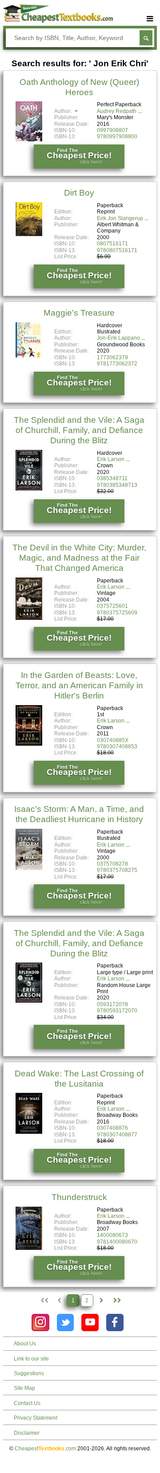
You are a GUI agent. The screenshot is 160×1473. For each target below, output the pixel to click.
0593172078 (112, 1004)
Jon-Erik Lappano (118, 338)
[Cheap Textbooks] (58, 21)
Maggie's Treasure (79, 312)
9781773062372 (117, 364)
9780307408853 (117, 746)
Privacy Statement (35, 1418)
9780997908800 (117, 136)
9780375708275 (117, 870)
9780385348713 (117, 485)
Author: (63, 111)
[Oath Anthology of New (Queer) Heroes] (29, 139)
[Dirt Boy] (29, 234)
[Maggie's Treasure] (29, 356)
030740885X (112, 740)
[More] (150, 19)
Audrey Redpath (116, 111)
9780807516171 (117, 250)
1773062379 (112, 357)
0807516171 (112, 244)
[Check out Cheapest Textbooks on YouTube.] (90, 1322)
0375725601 (112, 606)
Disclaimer (27, 1433)
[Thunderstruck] (29, 1248)
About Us (25, 1344)
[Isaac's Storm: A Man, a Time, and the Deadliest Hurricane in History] (29, 868)
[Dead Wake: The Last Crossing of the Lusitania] (29, 1132)
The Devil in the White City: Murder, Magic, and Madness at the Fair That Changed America (79, 558)
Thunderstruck (79, 1197)
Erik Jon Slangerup (120, 218)
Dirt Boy (79, 192)
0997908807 (112, 130)
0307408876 (112, 1128)
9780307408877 (117, 1135)
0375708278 (112, 864)
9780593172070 (117, 1010)
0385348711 (112, 478)
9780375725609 (117, 613)
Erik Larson (110, 459)
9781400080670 (117, 1242)
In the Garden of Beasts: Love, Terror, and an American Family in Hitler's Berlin (79, 685)
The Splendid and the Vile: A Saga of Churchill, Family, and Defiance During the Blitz (79, 430)
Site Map (24, 1388)
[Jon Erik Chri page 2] (101, 1300)
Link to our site (31, 1359)
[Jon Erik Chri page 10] (116, 1300)
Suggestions (29, 1373)
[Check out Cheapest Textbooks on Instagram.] (40, 1322)
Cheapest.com (45, 1448)
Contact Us (27, 1403)
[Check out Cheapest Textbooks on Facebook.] (115, 1322)
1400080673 (112, 1235)
